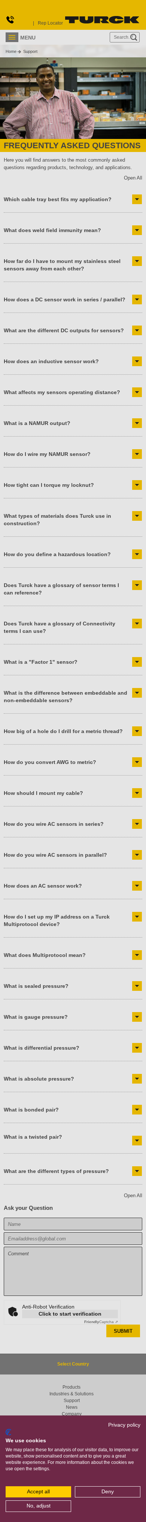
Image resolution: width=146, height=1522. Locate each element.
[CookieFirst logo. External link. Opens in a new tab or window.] (8, 1432)
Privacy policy (124, 1425)
